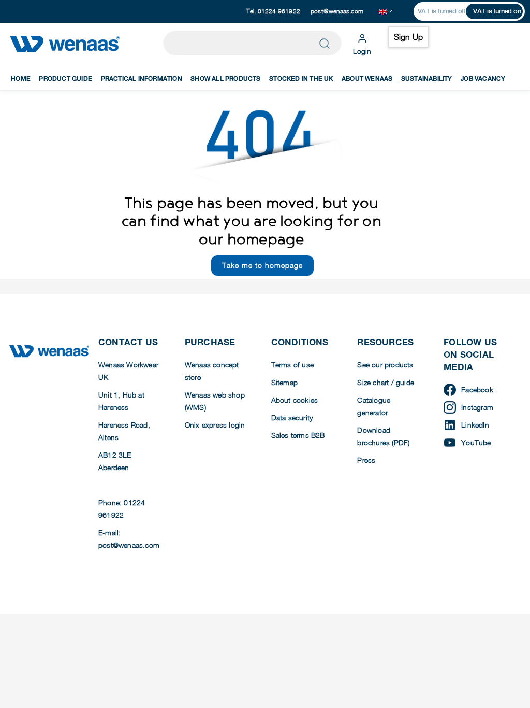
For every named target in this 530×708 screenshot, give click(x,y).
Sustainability (426, 78)
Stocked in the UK (301, 78)
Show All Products (225, 78)
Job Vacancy (483, 78)
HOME (21, 78)
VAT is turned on (497, 11)
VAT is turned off (442, 11)
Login (362, 51)
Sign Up (408, 36)
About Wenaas (367, 78)
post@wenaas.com (337, 11)
